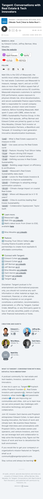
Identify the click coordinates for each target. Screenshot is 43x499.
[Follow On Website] (36, 334)
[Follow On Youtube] (4, 69)
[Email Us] (23, 69)
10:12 (4, 150)
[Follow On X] (18, 69)
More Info (38, 35)
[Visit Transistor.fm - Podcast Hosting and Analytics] (5, 35)
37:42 (4, 194)
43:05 (4, 206)
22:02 (4, 165)
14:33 (4, 156)
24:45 (4, 171)
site (16, 217)
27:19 (4, 177)
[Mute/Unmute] (20, 31)
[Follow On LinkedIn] (13, 69)
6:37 (4, 145)
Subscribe (25, 35)
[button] (25, 27)
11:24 (4, 153)
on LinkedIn (18, 220)
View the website (9, 49)
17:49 (4, 159)
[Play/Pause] (4, 21)
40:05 (4, 200)
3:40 (4, 139)
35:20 (4, 188)
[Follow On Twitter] (12, 334)
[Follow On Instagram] (8, 69)
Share (32, 35)
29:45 (4, 182)
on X (20, 261)
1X (13, 30)
